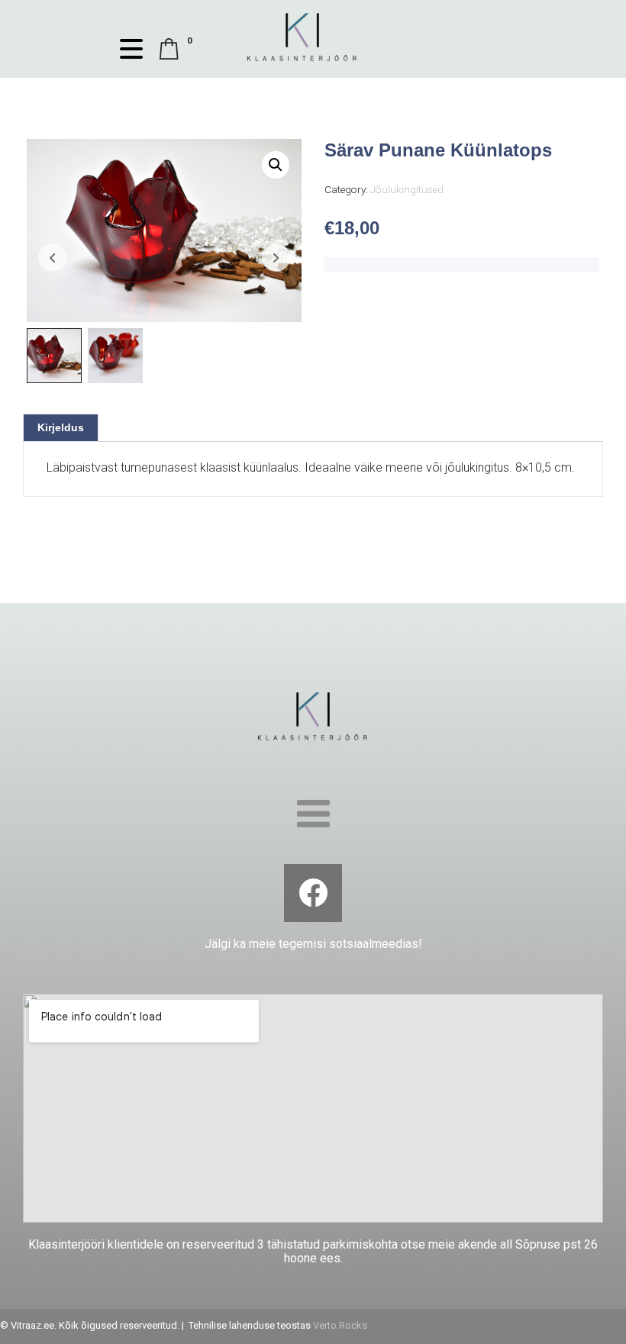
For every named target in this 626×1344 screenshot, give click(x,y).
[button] (275, 165)
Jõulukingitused (407, 189)
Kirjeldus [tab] (60, 427)
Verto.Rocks (340, 1325)
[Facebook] (313, 893)
